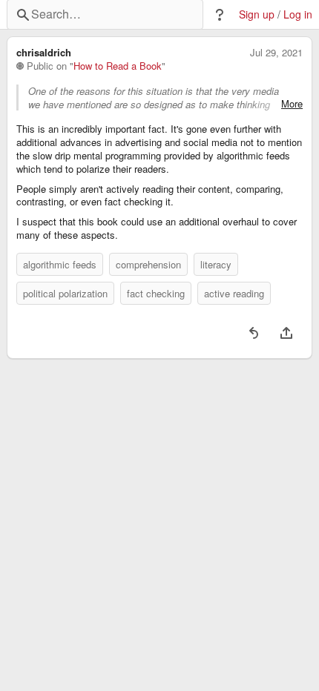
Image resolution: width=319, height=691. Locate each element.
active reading (234, 293)
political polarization (65, 293)
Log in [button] (297, 14)
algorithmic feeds (59, 264)
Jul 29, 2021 (276, 52)
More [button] (292, 103)
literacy (215, 264)
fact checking (156, 293)
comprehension (148, 264)
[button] (219, 14)
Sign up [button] (256, 14)
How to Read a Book (117, 66)
